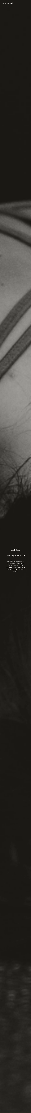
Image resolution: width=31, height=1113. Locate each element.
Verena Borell (7, 3)
